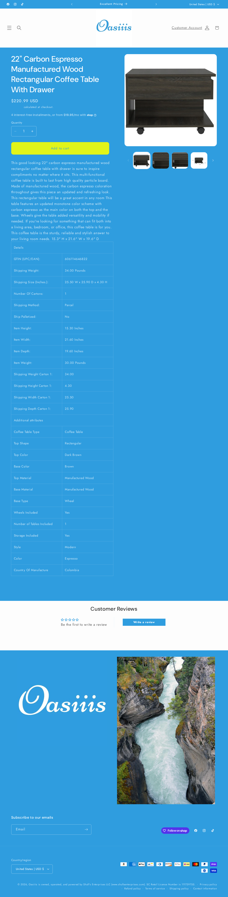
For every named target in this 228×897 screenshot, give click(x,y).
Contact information (205, 888)
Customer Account (187, 27)
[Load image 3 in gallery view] (180, 160)
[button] (9, 28)
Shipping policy (179, 888)
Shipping (17, 107)
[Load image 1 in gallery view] (141, 160)
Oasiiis (33, 884)
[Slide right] (213, 160)
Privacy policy (208, 884)
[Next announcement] (156, 4)
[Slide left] (128, 160)
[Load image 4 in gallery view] (199, 160)
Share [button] (19, 586)
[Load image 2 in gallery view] (160, 160)
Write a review (144, 622)
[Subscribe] (86, 829)
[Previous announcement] (72, 4)
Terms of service (155, 888)
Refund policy (132, 888)
